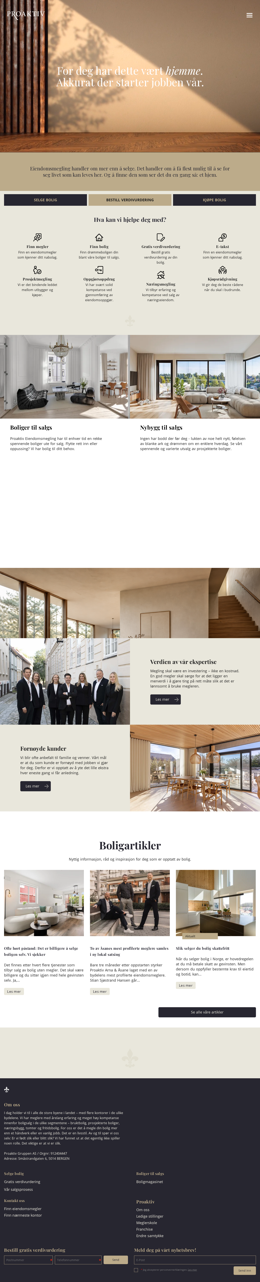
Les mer (192, 1269)
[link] (234, 15)
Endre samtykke (150, 1235)
